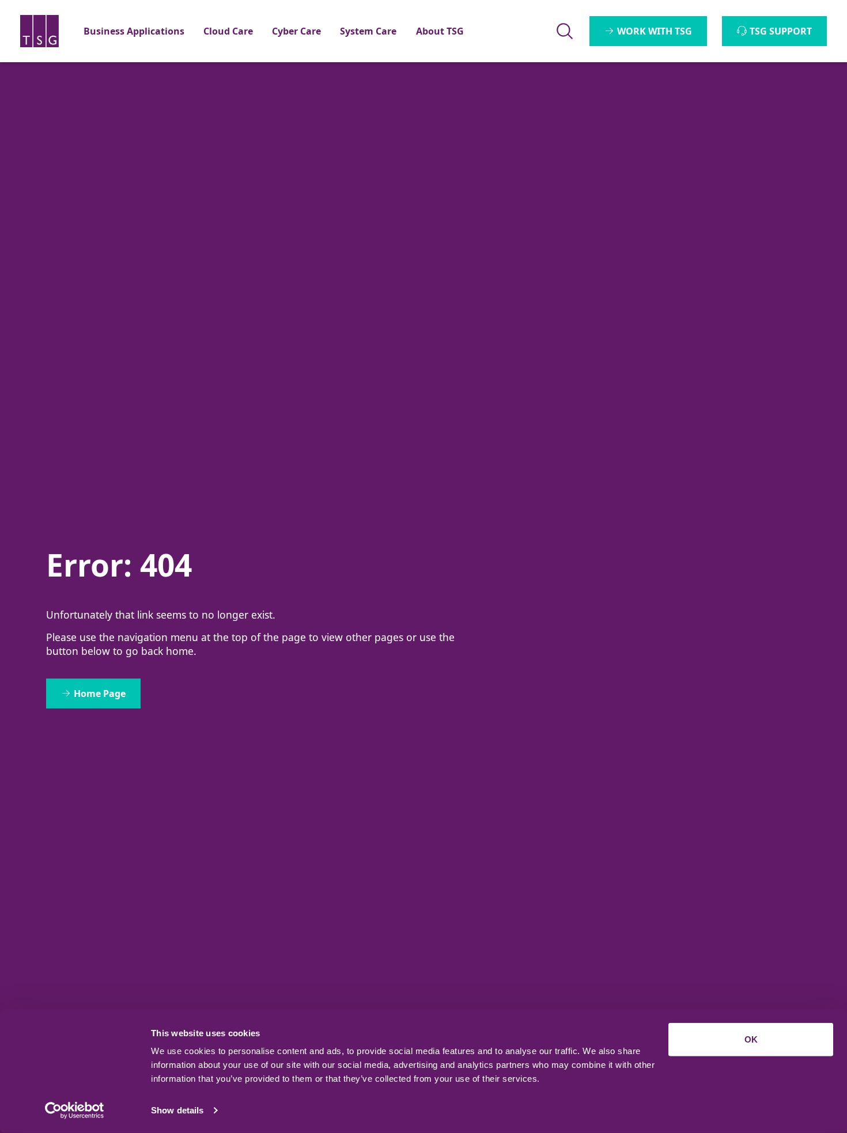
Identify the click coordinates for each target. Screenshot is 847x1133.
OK (751, 1039)
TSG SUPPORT (781, 31)
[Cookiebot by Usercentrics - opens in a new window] (74, 1110)
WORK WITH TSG (654, 31)
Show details (177, 1110)
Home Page (100, 693)
